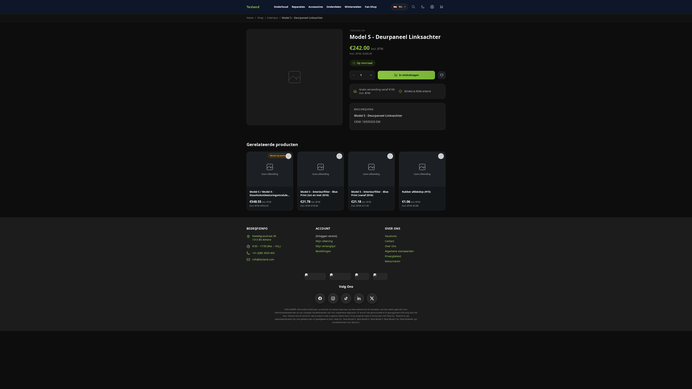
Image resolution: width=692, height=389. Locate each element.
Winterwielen (353, 6)
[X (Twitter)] (372, 298)
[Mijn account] (432, 7)
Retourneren (392, 261)
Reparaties (298, 6)
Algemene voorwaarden (399, 251)
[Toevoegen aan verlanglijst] (441, 75)
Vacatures (391, 236)
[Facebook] (320, 298)
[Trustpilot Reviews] (340, 276)
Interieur (272, 17)
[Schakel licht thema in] (423, 7)
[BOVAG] (362, 276)
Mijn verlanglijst (325, 246)
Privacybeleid (393, 256)
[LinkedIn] (359, 298)
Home (250, 17)
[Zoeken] (413, 7)
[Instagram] (333, 298)
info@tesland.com (263, 259)
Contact (389, 241)
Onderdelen (334, 6)
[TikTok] (346, 298)
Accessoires (316, 6)
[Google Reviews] (315, 276)
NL (399, 7)
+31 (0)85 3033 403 (263, 253)
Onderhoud (281, 6)
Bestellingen (323, 251)
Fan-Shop (371, 6)
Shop (260, 17)
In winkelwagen (409, 75)
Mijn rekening (324, 241)
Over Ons (390, 246)
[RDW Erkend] (380, 276)
